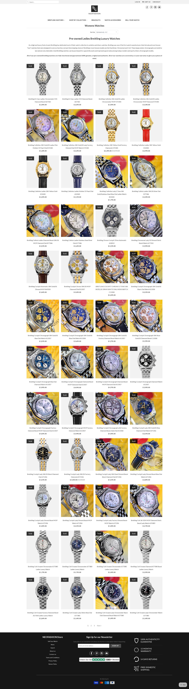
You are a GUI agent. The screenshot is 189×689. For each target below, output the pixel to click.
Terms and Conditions (52, 657)
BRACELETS (96, 20)
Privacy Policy (53, 661)
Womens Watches (94, 25)
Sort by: (92, 32)
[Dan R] (94, 10)
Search (53, 648)
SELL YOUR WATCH (132, 20)
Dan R (106, 679)
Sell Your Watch (52, 641)
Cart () (147, 2)
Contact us (52, 654)
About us (53, 651)
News (52, 644)
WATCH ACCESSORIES (113, 20)
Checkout (156, 2)
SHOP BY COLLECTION (77, 20)
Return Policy (53, 664)
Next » (99, 625)
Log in (137, 2)
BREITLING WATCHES (55, 20)
